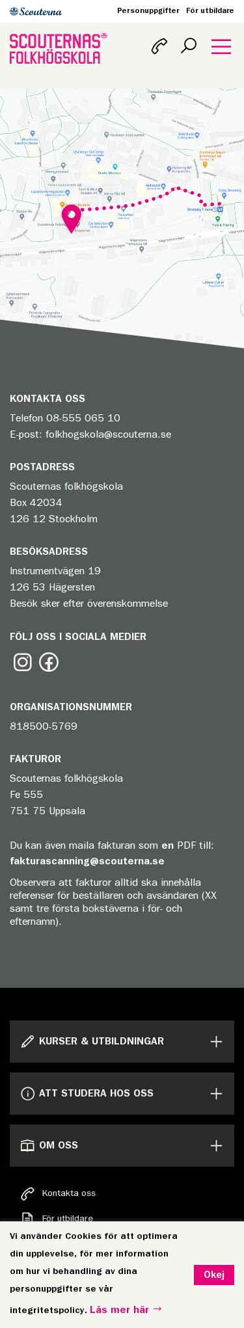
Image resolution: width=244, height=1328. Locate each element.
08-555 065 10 (83, 418)
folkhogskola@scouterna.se (108, 434)
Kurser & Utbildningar (101, 1041)
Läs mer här (121, 1310)
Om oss (58, 1145)
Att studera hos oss (96, 1093)
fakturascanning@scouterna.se (87, 861)
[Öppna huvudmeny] (221, 48)
